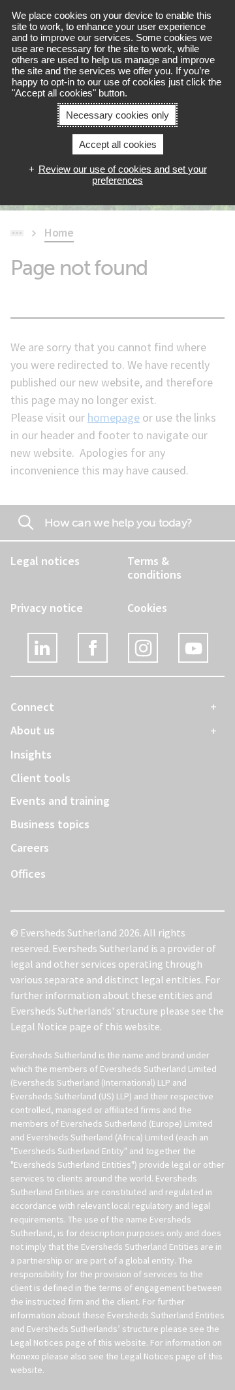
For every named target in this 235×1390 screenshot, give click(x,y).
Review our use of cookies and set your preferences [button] (123, 175)
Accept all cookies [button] (118, 144)
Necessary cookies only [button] (117, 115)
